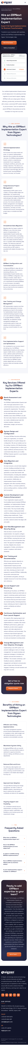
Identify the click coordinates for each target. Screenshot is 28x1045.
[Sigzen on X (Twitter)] (14, 995)
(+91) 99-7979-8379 (6, 1016)
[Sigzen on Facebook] (2, 995)
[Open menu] (25, 2)
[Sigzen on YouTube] (18, 995)
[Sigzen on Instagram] (10, 995)
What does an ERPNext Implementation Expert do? (14, 838)
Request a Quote (14, 688)
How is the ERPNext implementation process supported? (14, 846)
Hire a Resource (8, 8)
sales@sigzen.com (7, 1022)
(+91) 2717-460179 (6, 1028)
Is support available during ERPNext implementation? (14, 854)
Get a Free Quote (8, 42)
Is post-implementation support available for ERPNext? (14, 870)
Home (2, 8)
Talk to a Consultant (9, 48)
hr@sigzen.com (5, 1030)
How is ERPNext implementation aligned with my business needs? (14, 862)
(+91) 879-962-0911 (6, 1019)
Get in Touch (14, 954)
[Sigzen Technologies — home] (6, 2)
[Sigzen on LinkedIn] (6, 995)
